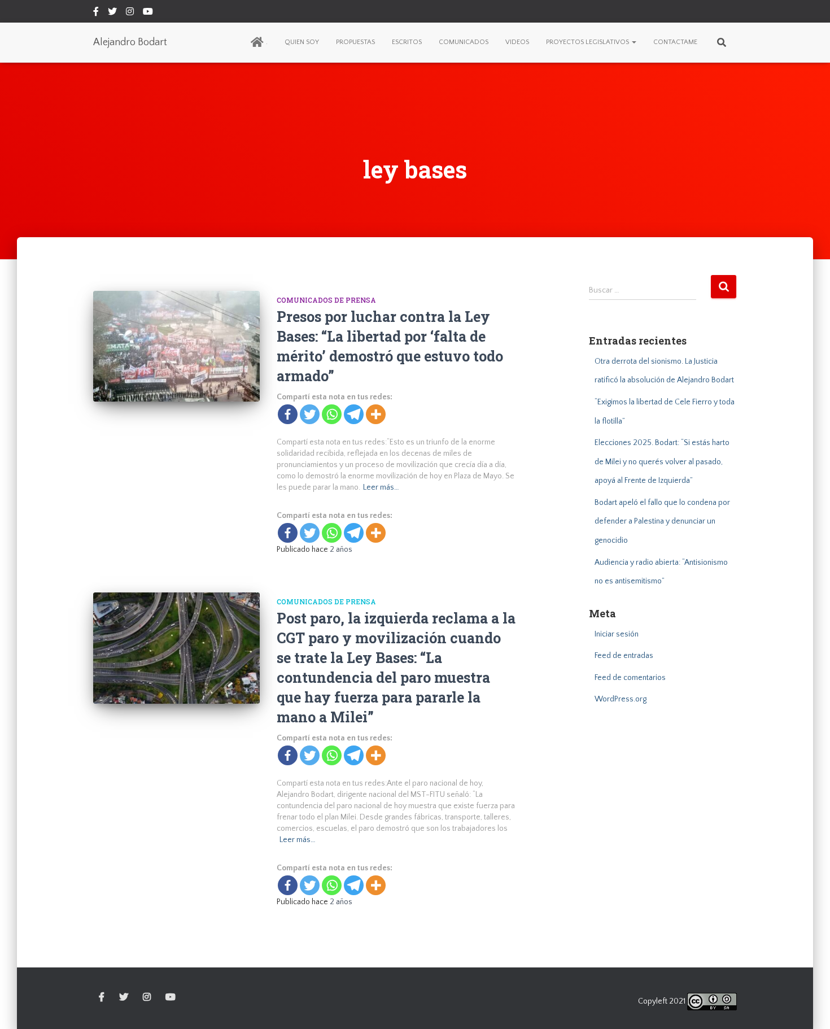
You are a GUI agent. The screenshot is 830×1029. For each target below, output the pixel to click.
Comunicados (463, 42)
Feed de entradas (624, 655)
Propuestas (355, 42)
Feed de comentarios (630, 677)
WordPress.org (620, 699)
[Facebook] (288, 414)
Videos (517, 42)
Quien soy (302, 42)
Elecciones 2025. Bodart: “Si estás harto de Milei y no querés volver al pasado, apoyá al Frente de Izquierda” (662, 461)
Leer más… (381, 487)
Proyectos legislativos (588, 42)
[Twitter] (310, 414)
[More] (376, 414)
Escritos (407, 42)
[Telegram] (354, 414)
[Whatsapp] (332, 414)
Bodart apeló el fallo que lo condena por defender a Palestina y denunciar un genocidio (662, 521)
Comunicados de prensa (326, 299)
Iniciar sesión (617, 634)
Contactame (675, 42)
